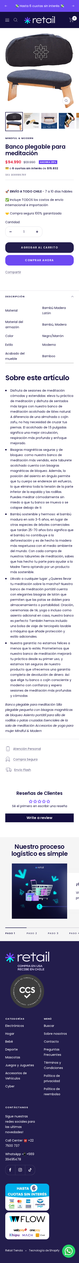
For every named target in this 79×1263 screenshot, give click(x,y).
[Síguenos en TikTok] (30, 1170)
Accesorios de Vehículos (16, 1076)
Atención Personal (27, 749)
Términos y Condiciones (53, 1065)
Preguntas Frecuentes (52, 1052)
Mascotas (12, 1057)
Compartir (13, 272)
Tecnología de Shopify (44, 1250)
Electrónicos (14, 1026)
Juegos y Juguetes (19, 1065)
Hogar (9, 1033)
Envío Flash (22, 770)
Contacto (51, 1041)
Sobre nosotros (55, 1033)
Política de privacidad (52, 1078)
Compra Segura (25, 759)
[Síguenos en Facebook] (10, 1170)
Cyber (9, 1086)
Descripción (15, 296)
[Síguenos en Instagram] (20, 1170)
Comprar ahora (39, 260)
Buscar (49, 1026)
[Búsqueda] (16, 20)
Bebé (9, 1041)
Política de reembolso (52, 1091)
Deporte (11, 1049)
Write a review (39, 817)
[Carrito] (71, 20)
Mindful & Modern (19, 138)
